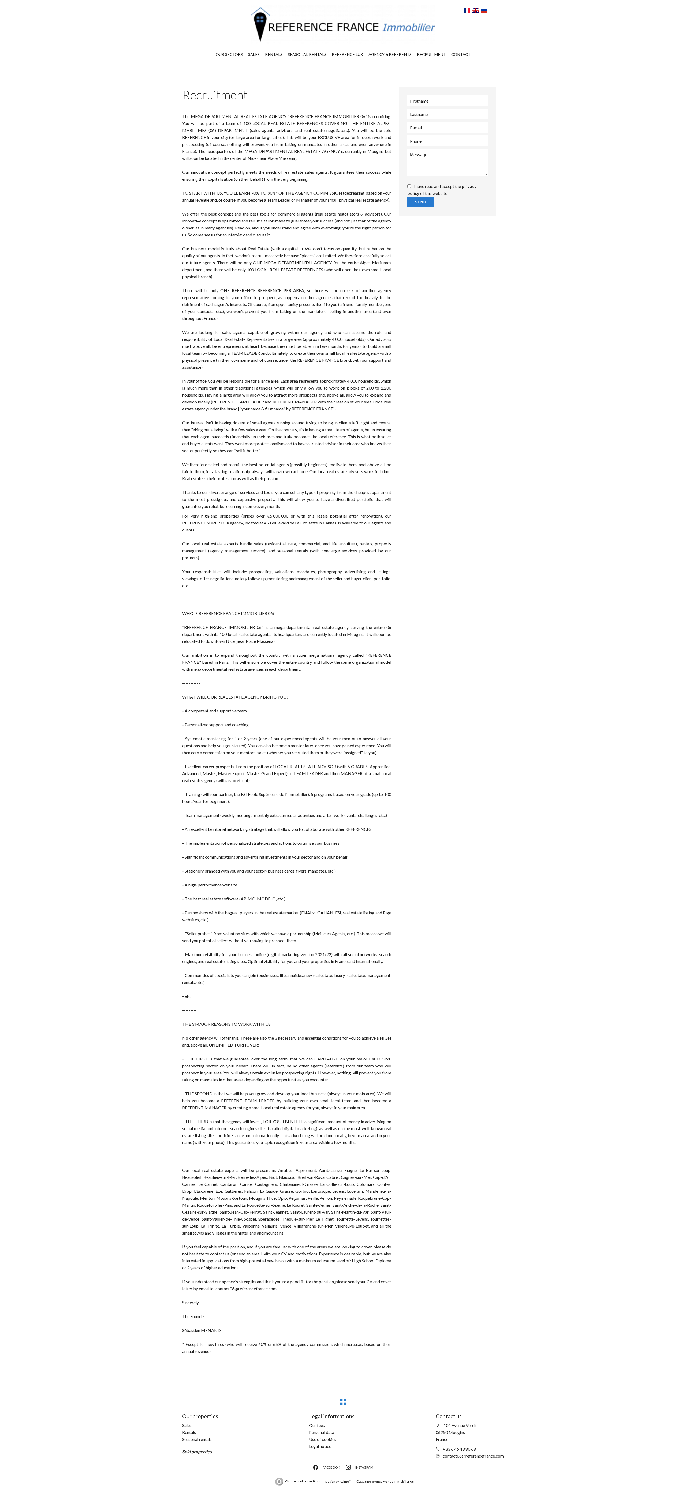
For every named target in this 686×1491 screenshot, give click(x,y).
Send (420, 202)
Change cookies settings (302, 1481)
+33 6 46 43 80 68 (459, 1448)
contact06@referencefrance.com (473, 1455)
